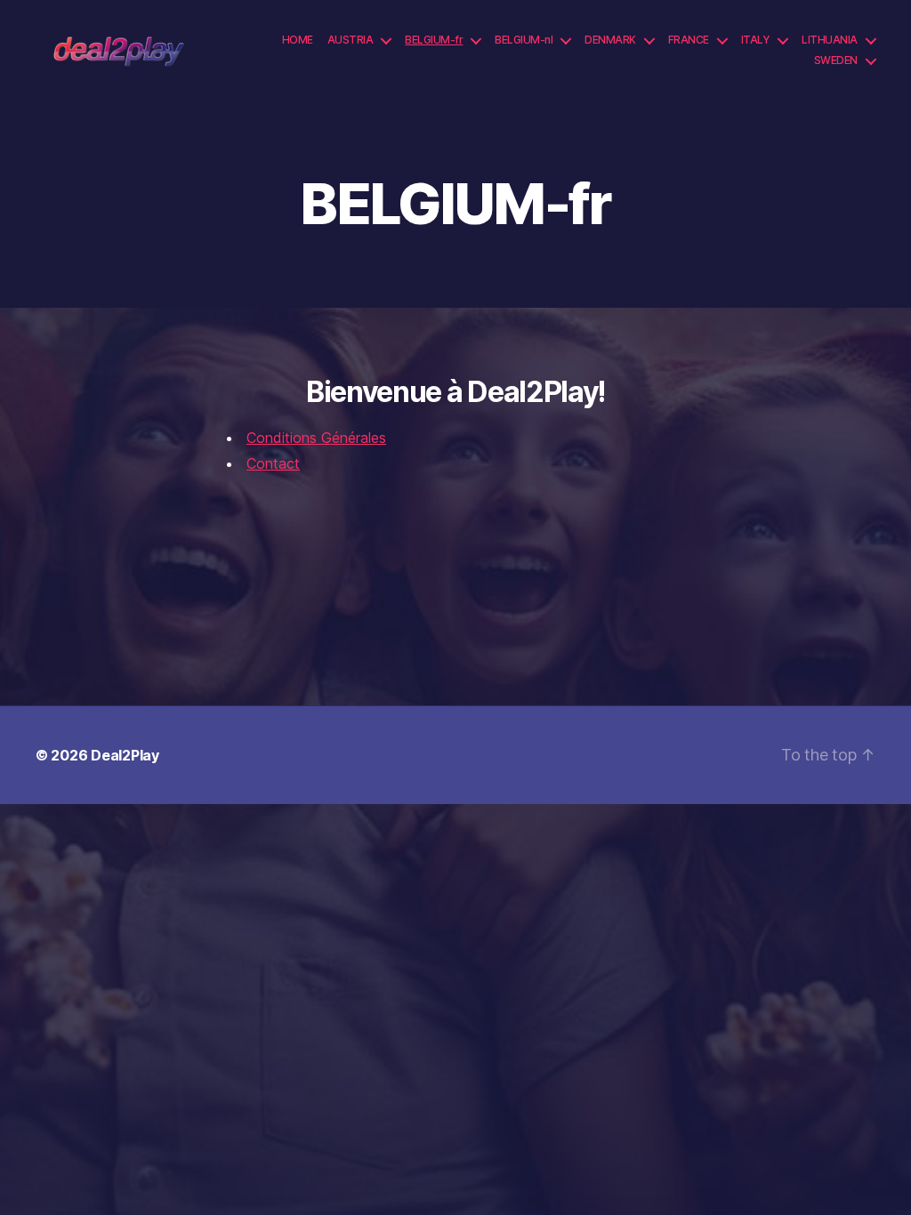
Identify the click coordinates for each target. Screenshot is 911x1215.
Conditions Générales (316, 438)
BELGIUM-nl (523, 40)
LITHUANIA (830, 40)
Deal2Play (125, 755)
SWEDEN (836, 60)
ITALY (755, 40)
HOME (297, 40)
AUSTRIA (350, 40)
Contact (273, 463)
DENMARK (610, 40)
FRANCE (688, 40)
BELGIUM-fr (434, 40)
